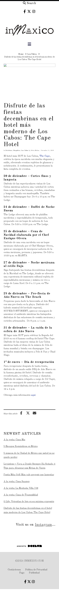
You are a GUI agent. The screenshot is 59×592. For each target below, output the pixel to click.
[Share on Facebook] (21, 413)
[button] (29, 44)
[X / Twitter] (29, 11)
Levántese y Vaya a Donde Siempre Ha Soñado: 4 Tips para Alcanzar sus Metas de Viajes (29, 466)
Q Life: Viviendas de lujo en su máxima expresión (29, 501)
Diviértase (8, 150)
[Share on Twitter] (27, 413)
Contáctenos (14, 570)
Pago (21, 573)
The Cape (44, 156)
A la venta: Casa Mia (14, 440)
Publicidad (34, 573)
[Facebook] (25, 11)
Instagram (43, 524)
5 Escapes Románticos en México (21, 446)
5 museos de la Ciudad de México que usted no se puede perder (29, 455)
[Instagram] (33, 11)
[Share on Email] (34, 413)
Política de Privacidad (36, 570)
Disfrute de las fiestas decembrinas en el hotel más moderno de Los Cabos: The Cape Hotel (28, 510)
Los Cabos (24, 150)
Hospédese (16, 150)
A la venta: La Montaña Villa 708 (21, 488)
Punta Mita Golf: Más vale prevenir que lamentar (29, 475)
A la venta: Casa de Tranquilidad (21, 495)
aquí (33, 395)
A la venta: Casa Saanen (17, 481)
